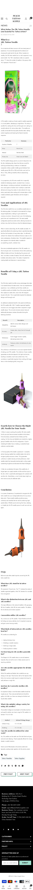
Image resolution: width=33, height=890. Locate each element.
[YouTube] (18, 829)
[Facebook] (2, 765)
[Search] (7, 19)
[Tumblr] (12, 765)
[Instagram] (8, 829)
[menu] (2, 19)
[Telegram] (15, 765)
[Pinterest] (9, 765)
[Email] (19, 765)
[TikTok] (13, 829)
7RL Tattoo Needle (9, 42)
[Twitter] (5, 765)
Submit (25, 863)
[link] (9, 887)
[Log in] (26, 19)
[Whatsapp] (22, 765)
